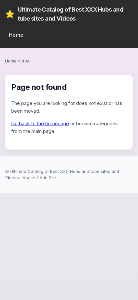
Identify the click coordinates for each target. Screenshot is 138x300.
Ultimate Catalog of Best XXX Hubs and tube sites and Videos (64, 14)
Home (16, 35)
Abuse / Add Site (39, 177)
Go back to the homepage (40, 123)
